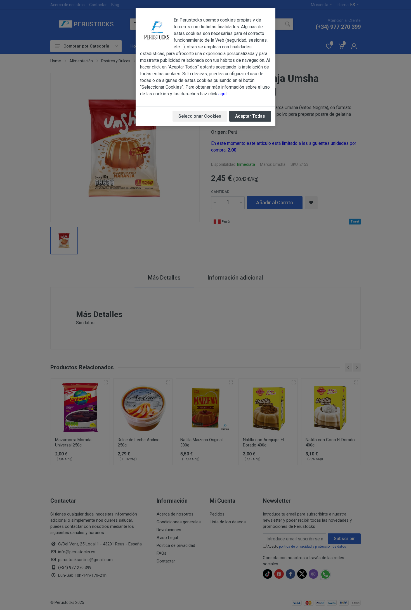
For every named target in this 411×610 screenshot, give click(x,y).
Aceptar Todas (250, 116)
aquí (222, 93)
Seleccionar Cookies (199, 116)
